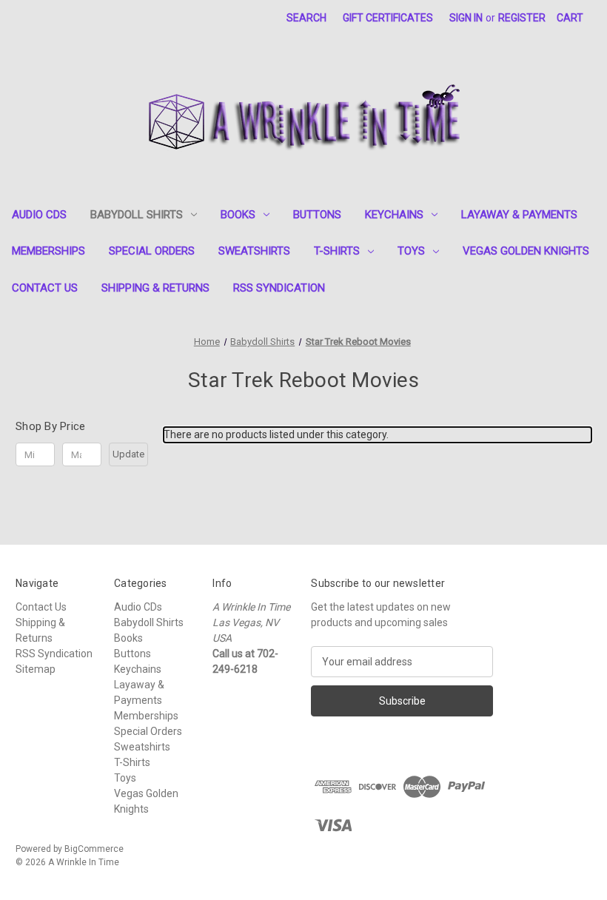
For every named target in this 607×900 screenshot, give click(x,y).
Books (238, 214)
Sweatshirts (254, 251)
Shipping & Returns (155, 288)
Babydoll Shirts (136, 214)
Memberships (48, 251)
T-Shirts (337, 251)
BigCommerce (94, 849)
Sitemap (36, 669)
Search (306, 18)
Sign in (466, 18)
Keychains (394, 214)
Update (128, 454)
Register (522, 18)
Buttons (317, 214)
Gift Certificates (388, 18)
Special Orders (152, 251)
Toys (411, 251)
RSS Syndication (279, 288)
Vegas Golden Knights (526, 251)
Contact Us (45, 288)
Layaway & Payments (519, 214)
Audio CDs (39, 214)
